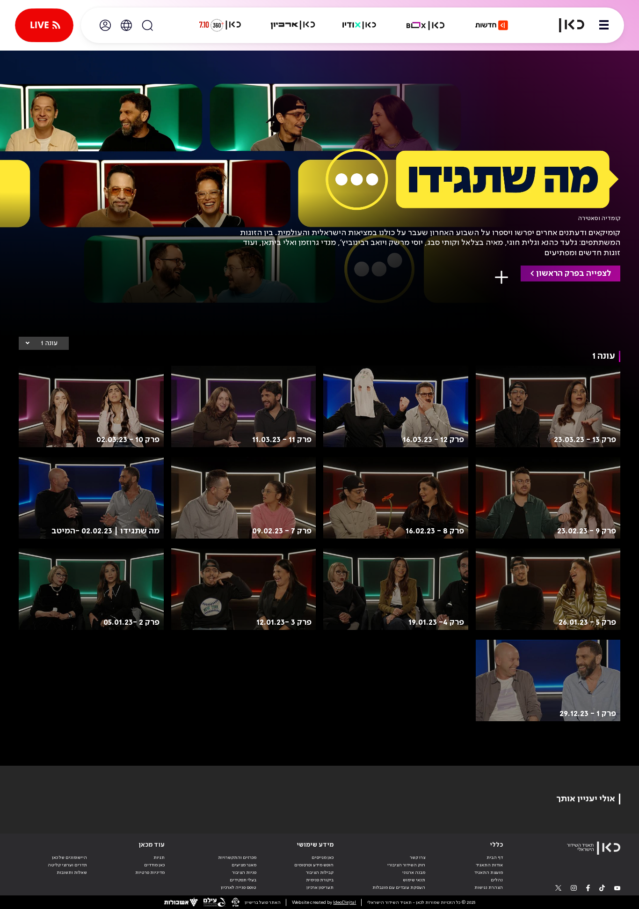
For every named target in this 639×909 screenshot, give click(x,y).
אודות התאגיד (489, 865)
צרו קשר (417, 857)
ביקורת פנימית (320, 880)
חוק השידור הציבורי (406, 865)
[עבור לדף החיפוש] (147, 25)
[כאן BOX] (426, 25)
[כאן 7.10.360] (220, 25)
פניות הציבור (244, 872)
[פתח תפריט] (604, 25)
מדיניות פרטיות (150, 872)
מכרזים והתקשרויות (237, 857)
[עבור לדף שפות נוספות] (126, 25)
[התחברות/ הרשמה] (105, 25)
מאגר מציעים (244, 865)
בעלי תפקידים (243, 880)
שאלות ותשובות (72, 872)
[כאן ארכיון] (293, 25)
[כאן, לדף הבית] (566, 25)
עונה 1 (49, 343)
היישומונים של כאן (69, 857)
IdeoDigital (344, 902)
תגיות (159, 857)
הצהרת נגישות (488, 887)
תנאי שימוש (414, 880)
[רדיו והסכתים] (359, 25)
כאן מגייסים (323, 857)
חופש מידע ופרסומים (314, 865)
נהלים (497, 880)
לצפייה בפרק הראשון (573, 273)
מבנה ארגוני (413, 872)
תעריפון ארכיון (320, 887)
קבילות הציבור (320, 872)
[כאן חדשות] (492, 25)
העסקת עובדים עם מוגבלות (398, 887)
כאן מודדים (154, 865)
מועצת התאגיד (488, 872)
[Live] (44, 25)
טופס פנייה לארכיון (238, 887)
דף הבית (495, 857)
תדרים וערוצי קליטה (67, 865)
